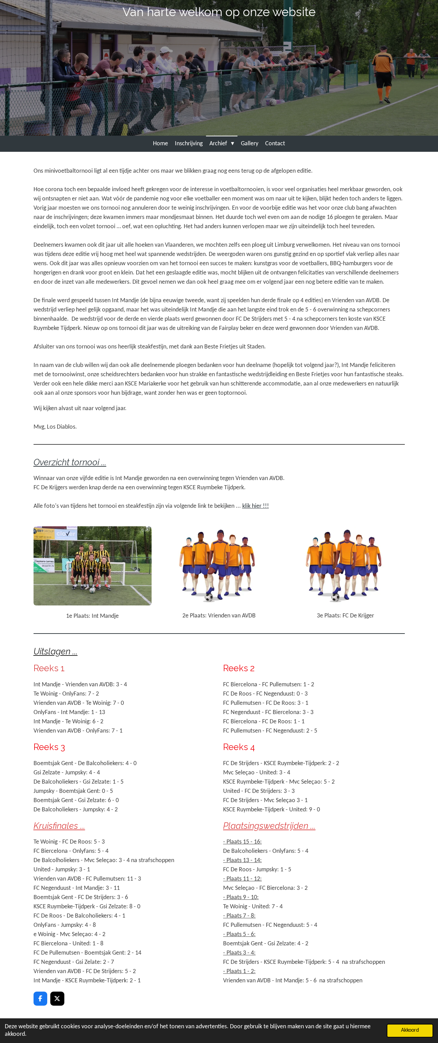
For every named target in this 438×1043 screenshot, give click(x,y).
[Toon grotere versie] (93, 565)
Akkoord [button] (410, 1030)
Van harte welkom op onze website (219, 12)
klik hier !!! (255, 506)
